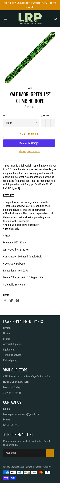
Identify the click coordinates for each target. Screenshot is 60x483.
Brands (7, 338)
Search (7, 328)
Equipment (9, 349)
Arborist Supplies (12, 344)
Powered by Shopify (42, 467)
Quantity (45, 116)
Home (6, 333)
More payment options (29, 151)
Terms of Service (12, 354)
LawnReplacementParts (21, 467)
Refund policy (10, 360)
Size (5, 115)
